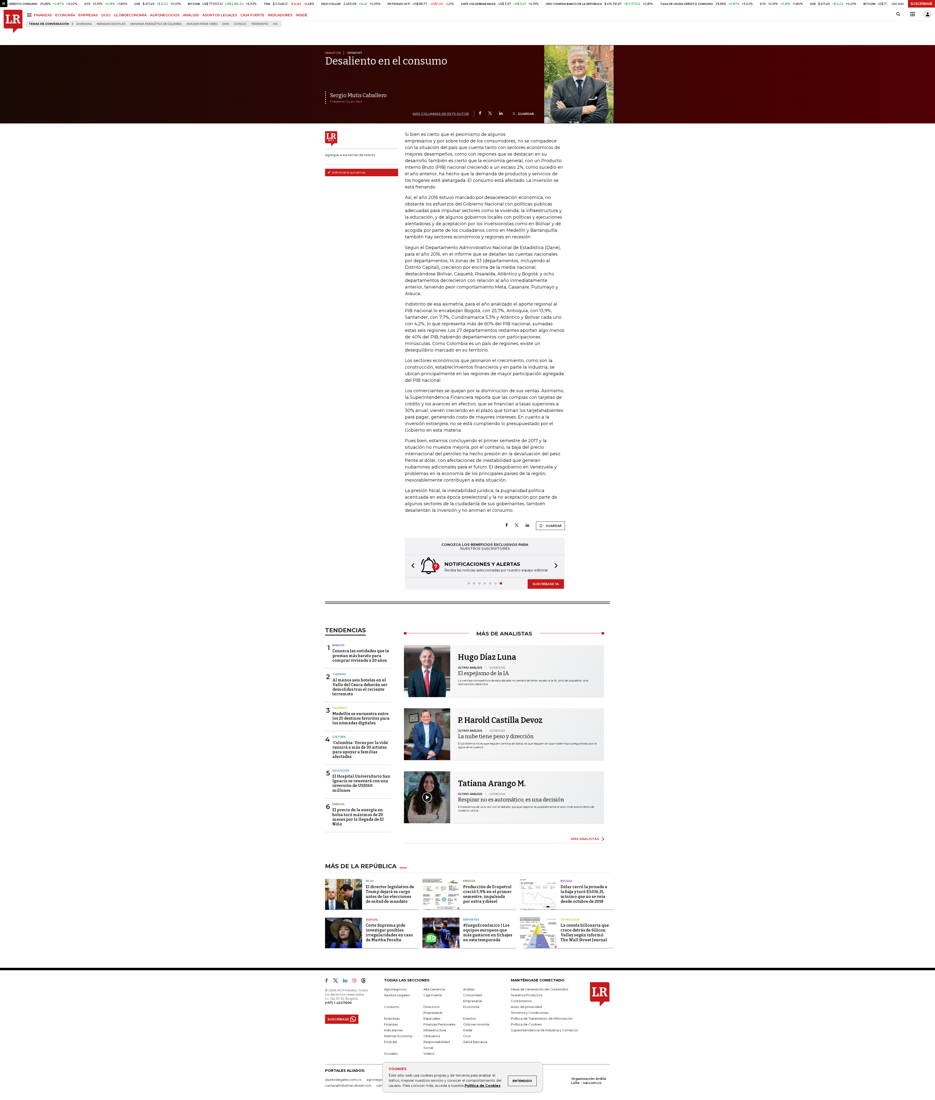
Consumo (391, 1007)
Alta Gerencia (434, 989)
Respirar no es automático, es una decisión (511, 799)
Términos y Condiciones (529, 1013)
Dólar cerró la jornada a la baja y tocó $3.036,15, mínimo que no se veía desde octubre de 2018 (584, 894)
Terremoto (259, 24)
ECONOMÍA (65, 15)
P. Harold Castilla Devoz (500, 720)
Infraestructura (434, 1030)
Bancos (338, 645)
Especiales (431, 1018)
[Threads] (365, 981)
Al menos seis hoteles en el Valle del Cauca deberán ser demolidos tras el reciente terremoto (359, 687)
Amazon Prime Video (202, 24)
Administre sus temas (348, 172)
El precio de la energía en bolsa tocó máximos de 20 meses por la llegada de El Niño (358, 817)
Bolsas (566, 881)
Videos (428, 1053)
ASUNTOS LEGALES (219, 15)
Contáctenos (521, 1001)
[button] (411, 566)
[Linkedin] (501, 113)
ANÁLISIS (191, 15)
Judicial (372, 919)
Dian (225, 24)
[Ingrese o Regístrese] (927, 14)
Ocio (467, 1036)
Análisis (468, 989)
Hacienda (339, 707)
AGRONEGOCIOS (164, 15)
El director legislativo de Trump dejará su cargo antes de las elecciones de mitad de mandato (390, 894)
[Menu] (30, 15)
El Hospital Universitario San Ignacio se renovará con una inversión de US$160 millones (361, 783)
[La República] (13, 21)
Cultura (339, 736)
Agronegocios (395, 989)
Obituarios (431, 1036)
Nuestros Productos (526, 995)
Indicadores (393, 1030)
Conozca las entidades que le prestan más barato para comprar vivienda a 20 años (360, 655)
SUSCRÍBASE (921, 3)
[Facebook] (480, 113)
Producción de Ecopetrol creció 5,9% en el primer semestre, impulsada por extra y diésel (487, 894)
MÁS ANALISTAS (585, 839)
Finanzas (391, 1024)
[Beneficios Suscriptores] (912, 14)
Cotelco (240, 24)
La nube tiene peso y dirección (496, 736)
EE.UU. (370, 881)
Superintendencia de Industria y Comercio (544, 1030)
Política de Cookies (482, 1085)
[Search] (898, 14)
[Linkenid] (347, 981)
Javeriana (84, 24)
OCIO (105, 15)
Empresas (392, 1018)
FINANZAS (43, 15)
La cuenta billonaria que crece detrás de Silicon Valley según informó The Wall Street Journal (585, 932)
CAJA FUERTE (252, 15)
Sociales (390, 1053)
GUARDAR (525, 114)
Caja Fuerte (432, 995)
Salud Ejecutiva (475, 1042)
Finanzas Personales (439, 1024)
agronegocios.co (380, 1079)
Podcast (390, 1042)
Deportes (471, 919)
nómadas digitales (111, 24)
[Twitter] (490, 113)
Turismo (339, 674)
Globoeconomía (476, 1024)
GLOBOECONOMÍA (130, 15)
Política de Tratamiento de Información (541, 1018)
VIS (275, 24)
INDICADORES (280, 15)
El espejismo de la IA (483, 673)
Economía (471, 1007)
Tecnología (570, 919)
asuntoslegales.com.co (343, 1079)
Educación (340, 770)
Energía (338, 804)
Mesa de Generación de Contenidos (539, 989)
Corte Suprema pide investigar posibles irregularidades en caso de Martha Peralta (389, 932)
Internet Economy (398, 1036)
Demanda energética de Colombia (156, 24)
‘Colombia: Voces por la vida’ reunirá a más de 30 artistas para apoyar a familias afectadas (360, 749)
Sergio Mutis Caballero (358, 95)
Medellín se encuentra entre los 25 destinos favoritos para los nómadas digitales (361, 718)
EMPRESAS (88, 15)
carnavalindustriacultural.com (348, 1085)
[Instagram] (356, 981)
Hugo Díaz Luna (487, 657)
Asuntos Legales (397, 995)
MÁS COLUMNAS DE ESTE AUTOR (441, 114)
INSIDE (302, 15)
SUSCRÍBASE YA (546, 584)
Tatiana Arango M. (492, 783)
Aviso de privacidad (526, 1007)
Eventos (469, 1018)
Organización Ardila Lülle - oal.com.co (588, 1081)
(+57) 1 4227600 (338, 1003)
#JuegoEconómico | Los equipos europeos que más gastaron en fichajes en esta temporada (487, 932)
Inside (467, 1030)
